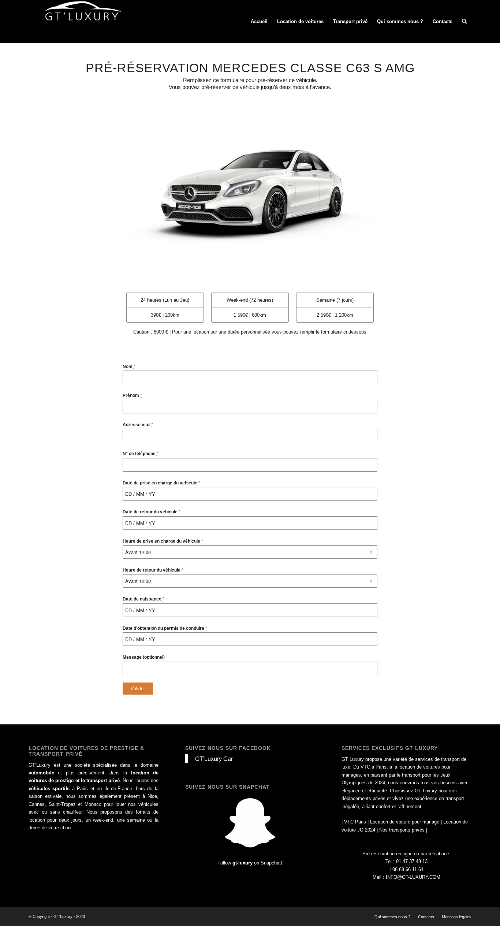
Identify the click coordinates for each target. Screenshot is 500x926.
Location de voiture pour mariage (404, 822)
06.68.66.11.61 (407, 869)
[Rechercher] (464, 21)
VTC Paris (355, 822)
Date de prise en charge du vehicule (161, 483)
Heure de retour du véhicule (153, 570)
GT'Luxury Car (214, 758)
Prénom (132, 395)
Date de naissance (143, 599)
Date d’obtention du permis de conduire (165, 628)
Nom (129, 366)
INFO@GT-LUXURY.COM (413, 877)
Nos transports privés (402, 830)
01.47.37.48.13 (412, 861)
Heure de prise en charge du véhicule (163, 541)
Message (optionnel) (144, 657)
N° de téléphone (140, 453)
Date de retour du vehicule (151, 511)
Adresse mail (138, 424)
